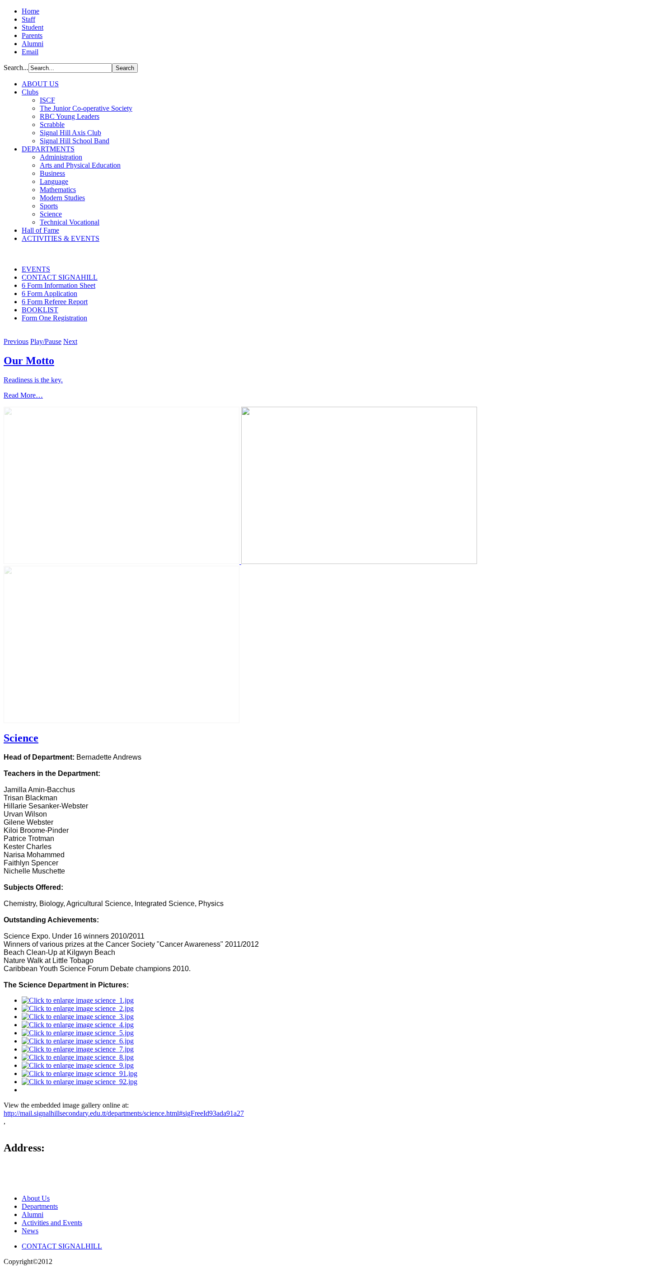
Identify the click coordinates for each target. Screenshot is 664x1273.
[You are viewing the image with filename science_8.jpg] (78, 1057)
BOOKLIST (40, 310)
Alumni (32, 43)
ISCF (47, 100)
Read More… (23, 395)
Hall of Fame (40, 230)
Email (30, 52)
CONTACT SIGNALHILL (62, 1246)
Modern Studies (62, 198)
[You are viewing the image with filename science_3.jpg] (78, 1016)
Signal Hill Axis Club (70, 132)
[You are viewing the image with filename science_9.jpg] (78, 1065)
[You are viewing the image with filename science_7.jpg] (78, 1049)
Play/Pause (45, 341)
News (30, 1231)
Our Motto (29, 360)
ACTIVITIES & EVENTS (60, 238)
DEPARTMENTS (48, 149)
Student (32, 27)
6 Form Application (49, 293)
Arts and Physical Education (80, 165)
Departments (40, 1206)
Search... (16, 67)
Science (51, 214)
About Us (36, 1198)
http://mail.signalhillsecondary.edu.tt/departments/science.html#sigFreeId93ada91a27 (124, 1113)
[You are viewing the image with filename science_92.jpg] (79, 1081)
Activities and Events (52, 1222)
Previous (16, 341)
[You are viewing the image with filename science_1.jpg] (78, 1000)
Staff (28, 19)
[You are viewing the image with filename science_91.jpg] (79, 1073)
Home (30, 11)
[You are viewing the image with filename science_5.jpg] (78, 1033)
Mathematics (58, 189)
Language (54, 181)
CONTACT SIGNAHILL (60, 277)
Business (52, 173)
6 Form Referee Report (55, 301)
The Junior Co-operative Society (86, 108)
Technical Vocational (69, 222)
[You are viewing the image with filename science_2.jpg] (78, 1008)
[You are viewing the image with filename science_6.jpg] (78, 1041)
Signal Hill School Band (74, 141)
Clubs (30, 92)
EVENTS (36, 269)
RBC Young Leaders (69, 116)
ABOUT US (40, 84)
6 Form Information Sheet (58, 285)
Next (70, 341)
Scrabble (52, 124)
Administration (61, 157)
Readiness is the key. (33, 380)
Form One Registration (54, 318)
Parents (32, 35)
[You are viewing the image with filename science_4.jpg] (78, 1025)
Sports (49, 206)
